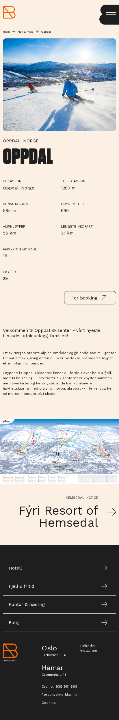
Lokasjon (12, 181)
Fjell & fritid (25, 31)
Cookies (49, 703)
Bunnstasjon (15, 204)
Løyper (9, 272)
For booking (84, 298)
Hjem (6, 31)
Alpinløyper (14, 226)
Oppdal (46, 31)
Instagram (88, 650)
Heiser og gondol (20, 249)
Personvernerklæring (59, 695)
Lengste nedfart (77, 226)
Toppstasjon (73, 181)
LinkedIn (87, 646)
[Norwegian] (9, 12)
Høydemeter (72, 204)
